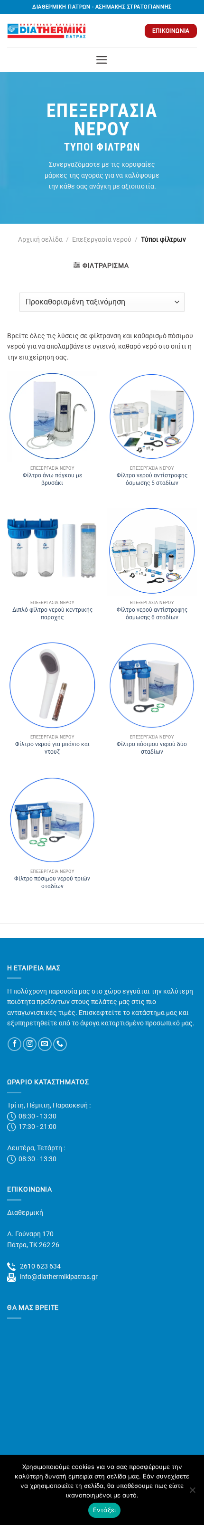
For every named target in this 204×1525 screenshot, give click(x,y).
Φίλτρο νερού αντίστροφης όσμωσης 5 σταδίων (152, 479)
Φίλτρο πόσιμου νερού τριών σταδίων (52, 882)
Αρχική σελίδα (40, 239)
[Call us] (60, 1044)
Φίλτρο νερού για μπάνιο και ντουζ (52, 748)
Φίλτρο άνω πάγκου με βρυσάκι (52, 479)
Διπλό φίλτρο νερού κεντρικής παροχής (52, 613)
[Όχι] (192, 1492)
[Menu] (101, 59)
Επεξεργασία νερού (101, 239)
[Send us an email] (45, 1044)
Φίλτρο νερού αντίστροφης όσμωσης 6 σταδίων (152, 613)
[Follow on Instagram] (30, 1044)
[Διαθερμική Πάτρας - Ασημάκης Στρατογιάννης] (46, 30)
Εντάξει (104, 1510)
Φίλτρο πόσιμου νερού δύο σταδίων (152, 748)
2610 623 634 (38, 1266)
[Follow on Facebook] (14, 1044)
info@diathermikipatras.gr (57, 1276)
